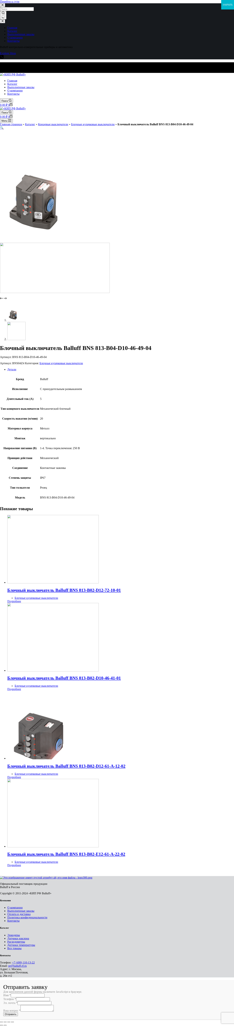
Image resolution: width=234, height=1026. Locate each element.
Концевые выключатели (53, 124)
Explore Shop (8, 53)
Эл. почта (10, 1002)
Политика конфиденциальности (27, 917)
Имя (7, 995)
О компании (15, 907)
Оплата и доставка (19, 914)
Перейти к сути (9, 1)
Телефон (9, 999)
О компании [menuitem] (15, 37)
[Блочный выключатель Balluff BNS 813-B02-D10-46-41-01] (53, 670)
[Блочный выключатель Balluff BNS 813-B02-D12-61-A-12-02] (53, 758)
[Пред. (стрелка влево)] (1, 1025)
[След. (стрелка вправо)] (5, 1025)
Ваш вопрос (11, 1010)
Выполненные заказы (20, 910)
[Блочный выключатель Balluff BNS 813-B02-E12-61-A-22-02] (53, 846)
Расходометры (16, 941)
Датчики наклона (18, 938)
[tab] (120, 369)
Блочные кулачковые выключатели (93, 124)
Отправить (10, 1014)
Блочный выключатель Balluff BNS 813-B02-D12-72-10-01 (64, 590)
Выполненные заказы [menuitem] (20, 34)
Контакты (13, 920)
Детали (11, 369)
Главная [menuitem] (12, 27)
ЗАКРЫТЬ (228, 4)
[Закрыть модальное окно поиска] (2, 5)
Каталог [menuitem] (12, 31)
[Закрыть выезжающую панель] (2, 21)
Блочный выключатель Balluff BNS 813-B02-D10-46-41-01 (64, 678)
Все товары (14, 948)
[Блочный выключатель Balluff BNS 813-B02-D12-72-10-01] (53, 582)
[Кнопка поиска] (3, 15)
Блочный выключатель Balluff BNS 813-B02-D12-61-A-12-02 (66, 766)
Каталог (30, 124)
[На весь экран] (8, 1022)
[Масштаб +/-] (12, 1022)
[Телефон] (2, 57)
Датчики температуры (21, 945)
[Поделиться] (5, 1022)
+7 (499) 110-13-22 (23, 962)
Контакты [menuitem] (13, 40)
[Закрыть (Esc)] (1, 1022)
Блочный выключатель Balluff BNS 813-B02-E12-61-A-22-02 (66, 854)
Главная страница (11, 124)
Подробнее (14, 601)
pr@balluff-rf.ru (17, 965)
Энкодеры (13, 935)
